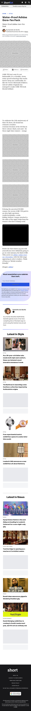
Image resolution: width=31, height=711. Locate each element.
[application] (15, 233)
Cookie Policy (15, 685)
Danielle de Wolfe (14, 30)
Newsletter (25, 69)
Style (11, 13)
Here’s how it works (21, 36)
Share (6, 69)
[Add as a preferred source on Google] (15, 693)
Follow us (16, 69)
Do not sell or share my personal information (15, 688)
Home (4, 13)
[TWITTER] (14, 312)
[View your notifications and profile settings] (22, 2)
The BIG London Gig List (19, 6)
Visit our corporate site (20, 701)
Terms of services (22, 289)
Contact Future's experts (15, 678)
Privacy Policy (15, 683)
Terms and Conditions (16, 680)
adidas (10, 267)
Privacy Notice (24, 290)
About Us (15, 675)
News (26, 31)
